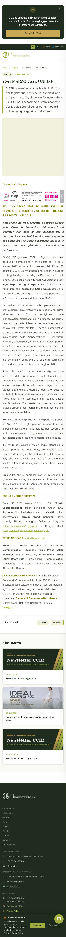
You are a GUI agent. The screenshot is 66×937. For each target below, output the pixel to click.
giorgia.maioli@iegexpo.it (17, 530)
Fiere (4, 822)
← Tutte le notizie (10, 622)
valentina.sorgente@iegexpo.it (19, 526)
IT (33, 47)
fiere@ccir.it (9, 607)
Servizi (5, 817)
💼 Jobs (46, 46)
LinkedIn (43, 622)
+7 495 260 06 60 (15, 881)
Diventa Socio (8, 844)
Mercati (6, 840)
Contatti (6, 835)
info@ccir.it (11, 866)
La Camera (7, 813)
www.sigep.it (41, 530)
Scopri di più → (33, 33)
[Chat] (59, 919)
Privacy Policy (12, 911)
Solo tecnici (54, 925)
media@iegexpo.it (34, 538)
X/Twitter (57, 622)
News (5, 826)
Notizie (15, 68)
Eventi (5, 831)
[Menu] (61, 55)
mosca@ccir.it (12, 886)
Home (5, 68)
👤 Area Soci (58, 46)
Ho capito (37, 925)
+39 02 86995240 (15, 861)
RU (38, 47)
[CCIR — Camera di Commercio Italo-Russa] (16, 55)
